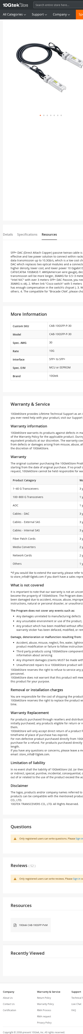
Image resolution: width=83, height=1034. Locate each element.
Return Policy (44, 997)
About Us (8, 997)
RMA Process (44, 1010)
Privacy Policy (44, 1022)
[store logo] (15, 5)
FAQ (73, 1010)
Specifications (27, 234)
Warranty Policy (45, 1003)
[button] (40, 115)
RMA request (44, 1016)
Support (38, 14)
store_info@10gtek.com (29, 576)
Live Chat (76, 1003)
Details (8, 234)
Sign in (76, 878)
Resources (49, 234)
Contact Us (9, 1003)
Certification (9, 1010)
